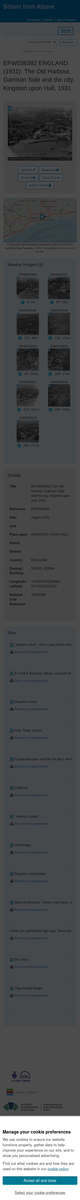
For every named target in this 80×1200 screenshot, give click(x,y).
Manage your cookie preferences (37, 1131)
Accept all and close (40, 1180)
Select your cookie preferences (40, 1192)
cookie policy (58, 1168)
